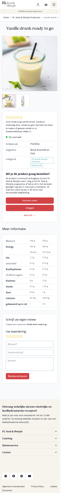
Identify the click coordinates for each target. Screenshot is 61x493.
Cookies (53, 486)
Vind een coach (29, 200)
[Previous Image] (3, 11)
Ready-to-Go (37, 165)
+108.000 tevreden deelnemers (29, 11)
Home (6, 17)
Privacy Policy (37, 486)
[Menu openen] (54, 4)
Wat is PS (28, 215)
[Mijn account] (38, 4)
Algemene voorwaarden (13, 486)
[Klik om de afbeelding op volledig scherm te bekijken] (29, 63)
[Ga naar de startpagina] (9, 4)
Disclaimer (7, 490)
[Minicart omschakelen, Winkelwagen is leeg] (46, 4)
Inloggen (30, 208)
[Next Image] (56, 11)
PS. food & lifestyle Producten (26, 17)
